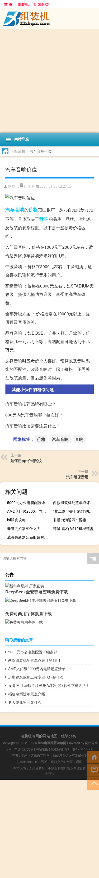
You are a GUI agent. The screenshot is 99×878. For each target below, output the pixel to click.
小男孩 (49, 773)
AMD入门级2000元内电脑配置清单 (29, 511)
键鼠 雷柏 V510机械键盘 (73, 528)
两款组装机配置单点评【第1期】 (75, 502)
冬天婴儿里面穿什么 (24, 702)
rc (17, 186)
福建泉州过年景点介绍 (26, 693)
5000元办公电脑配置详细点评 (29, 502)
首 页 (8, 4)
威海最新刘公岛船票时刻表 (29, 537)
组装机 (23, 4)
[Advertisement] (49, 81)
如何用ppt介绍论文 (27, 460)
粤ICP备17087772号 (79, 749)
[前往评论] (93, 770)
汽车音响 (14, 209)
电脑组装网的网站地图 (39, 735)
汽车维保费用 (77, 476)
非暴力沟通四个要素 (69, 519)
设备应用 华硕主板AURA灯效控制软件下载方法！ (48, 685)
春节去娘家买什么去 (23, 528)
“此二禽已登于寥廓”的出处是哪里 (75, 511)
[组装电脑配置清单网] (49, 18)
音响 (44, 218)
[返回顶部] (93, 783)
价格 (33, 209)
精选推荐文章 (23, 749)
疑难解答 (57, 749)
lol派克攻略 (16, 519)
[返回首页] (93, 757)
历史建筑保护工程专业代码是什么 (36, 677)
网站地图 (42, 749)
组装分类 (41, 4)
